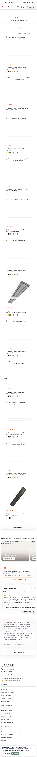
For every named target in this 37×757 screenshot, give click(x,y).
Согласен (15, 753)
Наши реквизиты (6, 737)
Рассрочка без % (6, 710)
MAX (33, 2)
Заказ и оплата (5, 713)
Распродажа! (5, 701)
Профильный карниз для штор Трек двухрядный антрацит (16, 271)
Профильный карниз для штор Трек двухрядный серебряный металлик (16, 311)
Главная (19, 17)
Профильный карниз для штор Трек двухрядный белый (16, 68)
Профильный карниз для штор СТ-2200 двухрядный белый (17, 108)
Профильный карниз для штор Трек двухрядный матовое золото (16, 433)
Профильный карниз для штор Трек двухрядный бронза (16, 393)
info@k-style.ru (7, 671)
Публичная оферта (7, 734)
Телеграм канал (6, 698)
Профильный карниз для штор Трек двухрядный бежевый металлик (16, 474)
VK (30, 2)
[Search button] (34, 12)
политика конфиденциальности (19, 750)
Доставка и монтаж (7, 716)
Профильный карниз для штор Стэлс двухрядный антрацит (16, 514)
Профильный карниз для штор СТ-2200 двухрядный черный (17, 190)
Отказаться (6, 753)
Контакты (4, 689)
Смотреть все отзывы (28, 611)
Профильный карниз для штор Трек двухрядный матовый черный (16, 149)
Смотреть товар (8, 558)
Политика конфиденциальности (11, 732)
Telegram (14, 675)
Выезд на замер (6, 695)
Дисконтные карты (7, 722)
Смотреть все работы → (18, 579)
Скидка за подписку (7, 692)
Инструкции (5, 719)
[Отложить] (30, 65)
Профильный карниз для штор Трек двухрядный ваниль (16, 352)
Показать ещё (17, 527)
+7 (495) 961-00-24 (8, 2)
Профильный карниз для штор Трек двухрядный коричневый (16, 230)
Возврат (3, 740)
